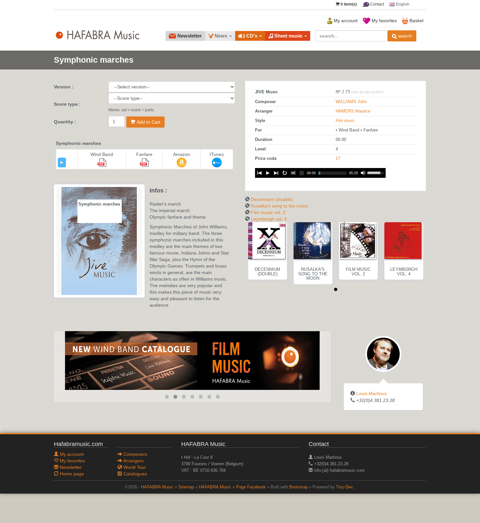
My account (345, 20)
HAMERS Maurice (353, 111)
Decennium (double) (272, 199)
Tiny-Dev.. (345, 487)
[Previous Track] (259, 173)
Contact (376, 4)
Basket (416, 20)
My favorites (383, 20)
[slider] (376, 172)
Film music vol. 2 (268, 212)
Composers (134, 454)
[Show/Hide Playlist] (301, 173)
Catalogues (134, 473)
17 (338, 158)
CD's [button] (252, 35)
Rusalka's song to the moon (279, 205)
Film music (345, 120)
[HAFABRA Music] (192, 360)
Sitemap (186, 487)
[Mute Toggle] (363, 173)
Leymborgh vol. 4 (269, 219)
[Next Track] (276, 173)
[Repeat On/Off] (284, 173)
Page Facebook (251, 487)
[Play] (62, 162)
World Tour (134, 467)
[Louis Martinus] (383, 353)
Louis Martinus (371, 393)
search (404, 35)
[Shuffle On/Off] (293, 173)
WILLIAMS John (351, 102)
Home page (71, 473)
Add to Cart (148, 122)
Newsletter (189, 35)
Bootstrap (298, 487)
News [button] (221, 35)
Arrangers (133, 460)
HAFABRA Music (157, 487)
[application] (62, 162)
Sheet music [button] (288, 35)
